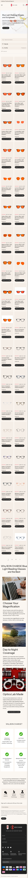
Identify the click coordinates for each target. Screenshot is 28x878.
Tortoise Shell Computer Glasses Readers (6, 359)
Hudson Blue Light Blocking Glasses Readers (6, 133)
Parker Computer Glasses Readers (6, 494)
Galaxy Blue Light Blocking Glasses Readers (6, 218)
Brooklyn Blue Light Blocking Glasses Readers (20, 76)
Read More (6, 27)
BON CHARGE (7, 876)
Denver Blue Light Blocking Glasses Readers (19, 246)
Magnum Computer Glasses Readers (7, 440)
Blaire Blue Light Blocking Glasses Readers (6, 274)
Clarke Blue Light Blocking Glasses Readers (6, 161)
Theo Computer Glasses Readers (19, 547)
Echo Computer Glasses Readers (6, 386)
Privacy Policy (19, 814)
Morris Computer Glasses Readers (19, 330)
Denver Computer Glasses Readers (20, 467)
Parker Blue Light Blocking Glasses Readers (19, 218)
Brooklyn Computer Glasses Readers (20, 358)
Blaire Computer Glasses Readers (19, 521)
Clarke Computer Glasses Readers (6, 521)
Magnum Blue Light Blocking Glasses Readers (7, 246)
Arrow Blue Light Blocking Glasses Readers (19, 161)
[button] (2, 5)
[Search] (23, 5)
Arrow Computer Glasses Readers (19, 413)
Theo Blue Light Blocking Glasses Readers (19, 302)
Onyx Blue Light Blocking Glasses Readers (6, 302)
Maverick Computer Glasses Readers (7, 547)
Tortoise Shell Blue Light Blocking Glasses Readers (7, 104)
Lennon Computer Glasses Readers (20, 440)
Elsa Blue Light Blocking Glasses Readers (6, 331)
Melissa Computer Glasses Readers (19, 494)
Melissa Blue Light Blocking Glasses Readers (6, 189)
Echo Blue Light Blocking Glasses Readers (19, 104)
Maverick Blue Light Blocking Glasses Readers (20, 274)
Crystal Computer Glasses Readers (6, 413)
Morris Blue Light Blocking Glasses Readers (6, 76)
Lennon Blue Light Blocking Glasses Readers (20, 189)
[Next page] (19, 559)
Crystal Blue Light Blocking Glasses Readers (19, 133)
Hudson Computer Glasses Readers (20, 386)
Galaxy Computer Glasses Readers (6, 467)
